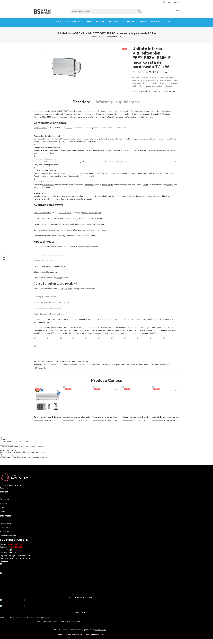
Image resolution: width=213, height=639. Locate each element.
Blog (2, 507)
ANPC (38, 621)
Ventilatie (155, 21)
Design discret (40, 224)
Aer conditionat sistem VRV (110, 36)
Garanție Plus (5, 523)
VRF (48, 111)
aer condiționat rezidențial (80, 364)
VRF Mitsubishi (40, 368)
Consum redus (65, 213)
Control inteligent (42, 170)
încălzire (142, 117)
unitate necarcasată (162, 364)
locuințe (169, 184)
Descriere (81, 102)
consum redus (147, 139)
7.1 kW (101, 111)
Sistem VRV (129, 21)
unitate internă (107, 184)
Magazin (3, 503)
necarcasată (81, 111)
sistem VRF (49, 333)
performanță (148, 196)
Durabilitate (39, 235)
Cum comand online (8, 535)
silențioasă (89, 184)
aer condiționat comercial (59, 364)
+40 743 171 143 (14, 547)
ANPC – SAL (80, 612)
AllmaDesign (100, 630)
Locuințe (37, 266)
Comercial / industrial (95, 21)
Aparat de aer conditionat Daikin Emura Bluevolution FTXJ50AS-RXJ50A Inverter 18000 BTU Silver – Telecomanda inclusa (76, 417)
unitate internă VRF (145, 364)
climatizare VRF (98, 364)
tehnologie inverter (90, 213)
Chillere (142, 21)
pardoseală (93, 111)
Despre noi (4, 499)
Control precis (58, 218)
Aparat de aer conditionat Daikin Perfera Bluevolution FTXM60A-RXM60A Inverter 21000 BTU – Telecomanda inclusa (165, 417)
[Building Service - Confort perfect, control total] (42, 11)
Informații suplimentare (118, 102)
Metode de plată (6, 531)
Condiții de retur (6, 527)
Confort (37, 218)
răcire (150, 117)
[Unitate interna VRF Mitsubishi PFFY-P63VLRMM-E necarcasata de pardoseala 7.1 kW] (66, 67)
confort (76, 114)
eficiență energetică (122, 114)
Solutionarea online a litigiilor (80, 597)
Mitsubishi (55, 111)
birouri (145, 184)
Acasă (58, 21)
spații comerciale (56, 255)
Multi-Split (114, 21)
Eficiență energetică (42, 213)
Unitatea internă (40, 111)
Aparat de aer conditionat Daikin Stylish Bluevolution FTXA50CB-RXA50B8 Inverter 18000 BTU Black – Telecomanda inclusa (106, 417)
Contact (168, 21)
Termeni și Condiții (50, 621)
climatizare (62, 319)
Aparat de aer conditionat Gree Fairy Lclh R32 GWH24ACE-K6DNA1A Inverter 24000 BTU (47, 417)
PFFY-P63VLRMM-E (129, 364)
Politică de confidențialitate (70, 621)
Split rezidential (73, 21)
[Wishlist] (48, 50)
